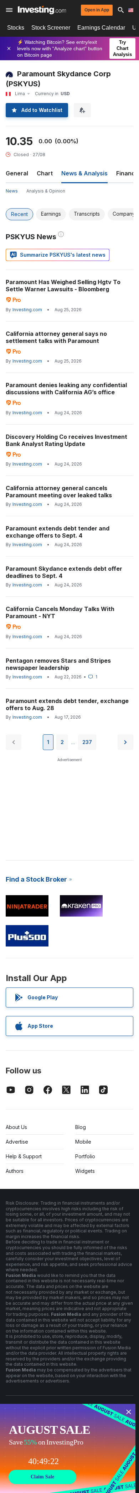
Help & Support (24, 1156)
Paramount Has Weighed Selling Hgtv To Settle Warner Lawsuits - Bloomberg (63, 285)
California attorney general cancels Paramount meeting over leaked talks (59, 491)
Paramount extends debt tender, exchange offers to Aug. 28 (67, 704)
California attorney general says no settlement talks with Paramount (56, 337)
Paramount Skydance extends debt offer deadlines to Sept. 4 (64, 572)
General (17, 173)
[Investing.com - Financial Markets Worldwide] (42, 10)
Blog (80, 1127)
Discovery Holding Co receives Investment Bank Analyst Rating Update (66, 440)
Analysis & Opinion (45, 191)
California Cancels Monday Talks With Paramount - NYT (60, 612)
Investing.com (27, 309)
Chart (45, 173)
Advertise (17, 1142)
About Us (16, 1127)
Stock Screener (50, 28)
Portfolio (85, 1156)
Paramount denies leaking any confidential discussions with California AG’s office (66, 388)
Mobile (83, 1142)
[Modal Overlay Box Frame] (67, 1448)
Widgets (85, 1171)
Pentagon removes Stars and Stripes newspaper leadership (58, 664)
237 (87, 742)
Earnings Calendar (101, 28)
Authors (15, 1171)
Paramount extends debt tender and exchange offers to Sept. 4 (57, 532)
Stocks (15, 28)
